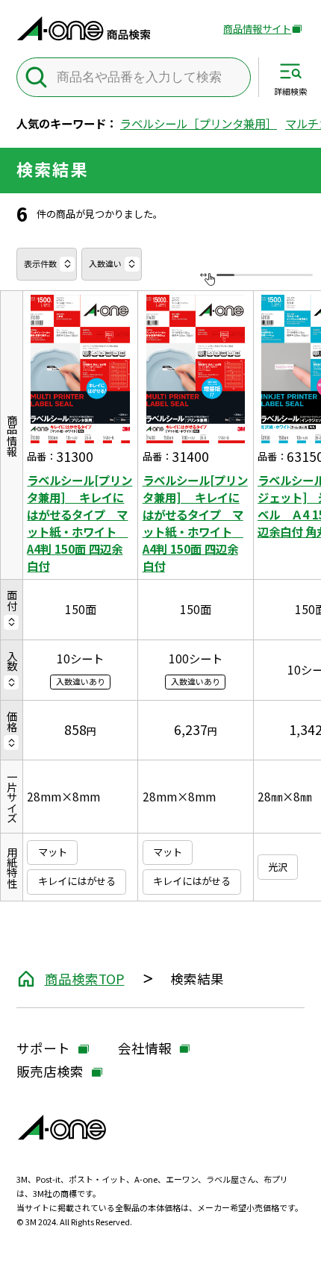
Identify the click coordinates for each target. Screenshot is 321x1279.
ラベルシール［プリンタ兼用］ (198, 123)
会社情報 (145, 1049)
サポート (43, 1049)
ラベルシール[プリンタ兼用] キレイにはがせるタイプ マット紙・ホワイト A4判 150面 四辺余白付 (79, 523)
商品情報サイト (257, 29)
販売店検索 (50, 1072)
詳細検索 (290, 91)
